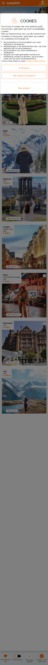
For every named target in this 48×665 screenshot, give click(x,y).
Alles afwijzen (24, 88)
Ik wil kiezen (24, 68)
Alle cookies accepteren (24, 75)
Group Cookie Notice (35, 61)
